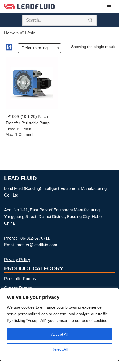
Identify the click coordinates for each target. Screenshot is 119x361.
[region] (59, 324)
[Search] (90, 20)
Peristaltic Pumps (20, 278)
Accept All (59, 334)
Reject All (59, 349)
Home (9, 33)
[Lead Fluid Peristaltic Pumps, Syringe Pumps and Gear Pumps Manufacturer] (29, 6)
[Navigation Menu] (108, 6)
